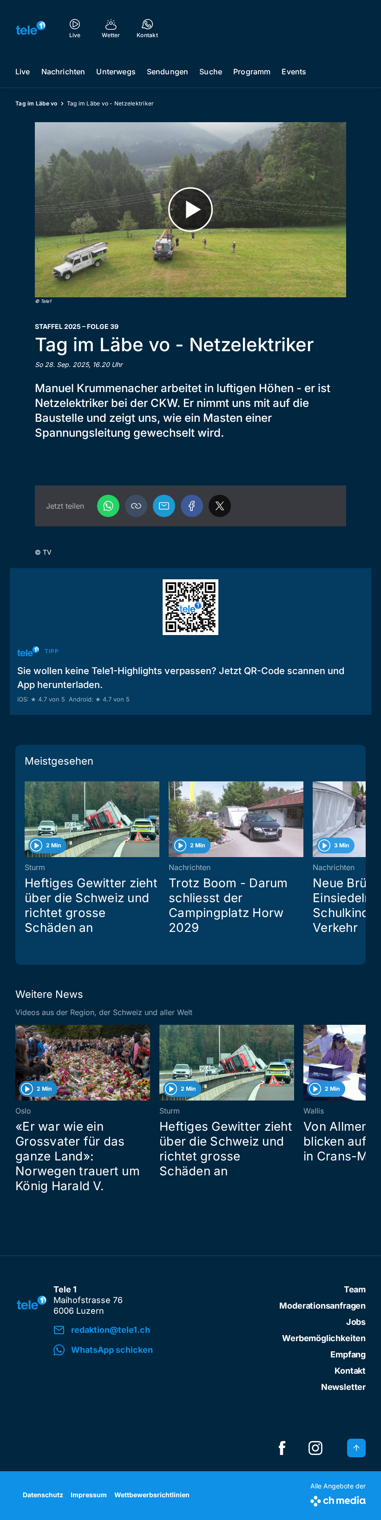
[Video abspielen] (190, 209)
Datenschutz (43, 1495)
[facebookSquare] (282, 1448)
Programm (251, 71)
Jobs (356, 1322)
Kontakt (350, 1371)
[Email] (164, 506)
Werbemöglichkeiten (324, 1338)
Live (22, 71)
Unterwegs (115, 71)
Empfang (348, 1354)
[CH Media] (338, 1499)
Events (294, 71)
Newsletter (343, 1387)
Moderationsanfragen (322, 1305)
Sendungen (167, 71)
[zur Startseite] (31, 28)
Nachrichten (63, 71)
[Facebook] (192, 506)
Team (355, 1289)
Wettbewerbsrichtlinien (152, 1495)
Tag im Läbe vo (36, 103)
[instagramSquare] (315, 1448)
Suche (210, 71)
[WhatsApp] (108, 506)
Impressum (89, 1495)
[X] (220, 506)
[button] (136, 506)
